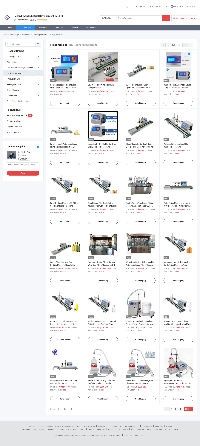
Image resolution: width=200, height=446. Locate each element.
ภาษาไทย (140, 429)
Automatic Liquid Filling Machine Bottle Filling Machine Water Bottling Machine (177, 265)
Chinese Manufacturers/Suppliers (67, 426)
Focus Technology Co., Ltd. (82, 435)
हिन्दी (132, 429)
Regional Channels (132, 426)
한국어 (117, 429)
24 (59, 409)
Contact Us (91, 27)
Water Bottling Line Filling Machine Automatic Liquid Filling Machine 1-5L (140, 265)
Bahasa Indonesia (171, 429)
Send (23, 173)
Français (60, 429)
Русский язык (71, 429)
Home (9, 27)
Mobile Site (159, 426)
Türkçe (149, 429)
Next (187, 409)
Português (50, 429)
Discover (74, 27)
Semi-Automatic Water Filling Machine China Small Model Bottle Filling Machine (178, 324)
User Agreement (115, 435)
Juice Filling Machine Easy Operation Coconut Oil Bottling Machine (139, 87)
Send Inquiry (65, 103)
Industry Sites (117, 426)
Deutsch (91, 429)
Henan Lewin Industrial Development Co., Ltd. (38, 16)
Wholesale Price (104, 426)
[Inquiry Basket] (165, 6)
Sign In (128, 6)
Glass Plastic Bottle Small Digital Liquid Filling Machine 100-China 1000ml (139, 147)
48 (71, 409)
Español (41, 429)
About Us (43, 27)
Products (27, 27)
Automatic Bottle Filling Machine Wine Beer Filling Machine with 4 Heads (101, 265)
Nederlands (101, 429)
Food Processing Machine (18, 101)
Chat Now (26, 159)
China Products (47, 426)
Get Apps (177, 6)
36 (65, 409)
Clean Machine (13, 90)
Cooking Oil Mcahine (15, 56)
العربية (110, 429)
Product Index (147, 426)
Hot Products (33, 426)
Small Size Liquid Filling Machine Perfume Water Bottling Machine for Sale (139, 324)
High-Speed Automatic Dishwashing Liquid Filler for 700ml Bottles (178, 383)
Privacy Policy (140, 435)
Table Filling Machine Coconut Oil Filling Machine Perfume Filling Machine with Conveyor (102, 324)
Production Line (13, 79)
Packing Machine (14, 73)
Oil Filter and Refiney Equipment (20, 67)
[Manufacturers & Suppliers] (20, 5)
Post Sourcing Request (185, 18)
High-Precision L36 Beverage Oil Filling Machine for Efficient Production (139, 383)
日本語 (125, 429)
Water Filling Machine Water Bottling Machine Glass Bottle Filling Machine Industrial (62, 265)
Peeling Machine (14, 84)
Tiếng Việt (158, 429)
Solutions (59, 27)
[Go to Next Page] (190, 45)
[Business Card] (38, 146)
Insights (169, 426)
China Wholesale (89, 426)
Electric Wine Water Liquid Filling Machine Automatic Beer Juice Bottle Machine (139, 206)
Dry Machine (12, 95)
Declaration (128, 435)
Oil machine (12, 62)
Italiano (82, 429)
